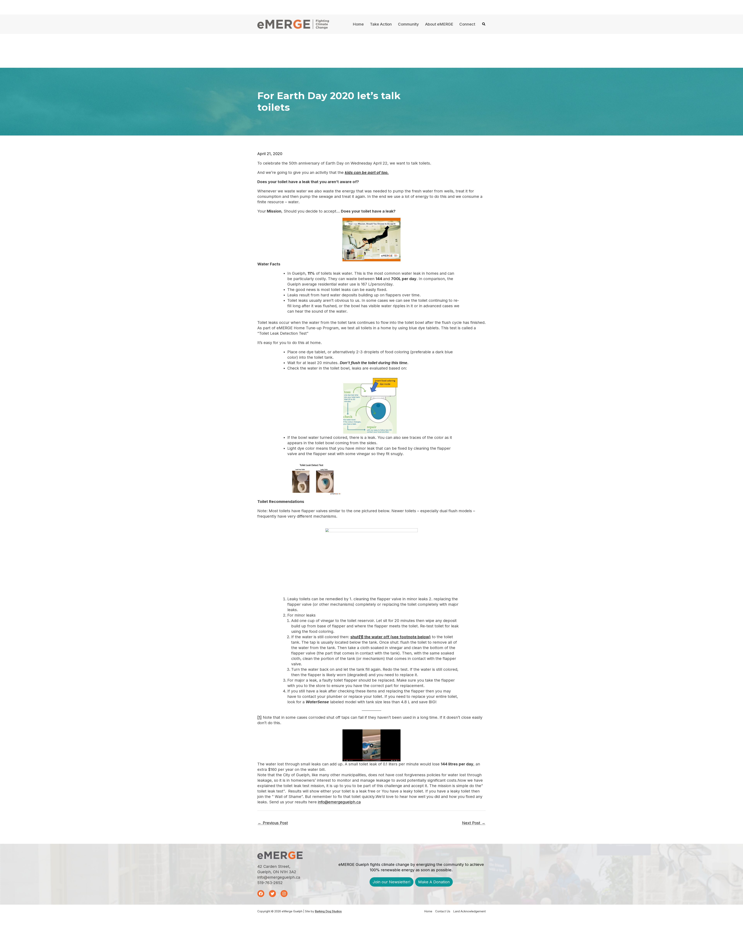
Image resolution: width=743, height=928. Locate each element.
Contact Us (442, 911)
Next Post (473, 823)
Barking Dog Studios (328, 911)
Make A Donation (434, 882)
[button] (484, 24)
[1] (259, 717)
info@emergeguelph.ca (339, 802)
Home (428, 911)
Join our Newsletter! (391, 882)
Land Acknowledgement (469, 911)
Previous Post (273, 823)
